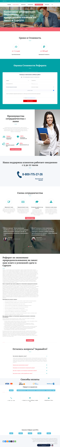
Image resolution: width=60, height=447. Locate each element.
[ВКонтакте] (5, 441)
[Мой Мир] (9, 441)
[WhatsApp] (15, 441)
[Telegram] (3, 441)
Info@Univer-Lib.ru (24, 1)
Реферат (26, 29)
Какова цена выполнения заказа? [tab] (20, 365)
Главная (9, 4)
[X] (11, 441)
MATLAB (11, 390)
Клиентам (23, 4)
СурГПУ (20, 433)
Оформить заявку (30, 218)
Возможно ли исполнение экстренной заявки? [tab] (24, 367)
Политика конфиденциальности (52, 443)
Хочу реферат (30, 340)
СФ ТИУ (30, 433)
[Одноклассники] (7, 441)
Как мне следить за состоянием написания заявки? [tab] (25, 370)
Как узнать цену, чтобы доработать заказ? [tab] (22, 373)
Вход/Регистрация (56, 1)
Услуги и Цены (16, 4)
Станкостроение (49, 390)
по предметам (32, 387)
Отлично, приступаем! (15, 149)
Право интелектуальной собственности (34, 390)
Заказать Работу (39, 4)
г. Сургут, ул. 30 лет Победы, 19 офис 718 (14, 1)
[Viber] (13, 441)
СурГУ (11, 433)
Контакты (47, 4)
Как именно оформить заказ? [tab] (20, 356)
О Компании (30, 4)
